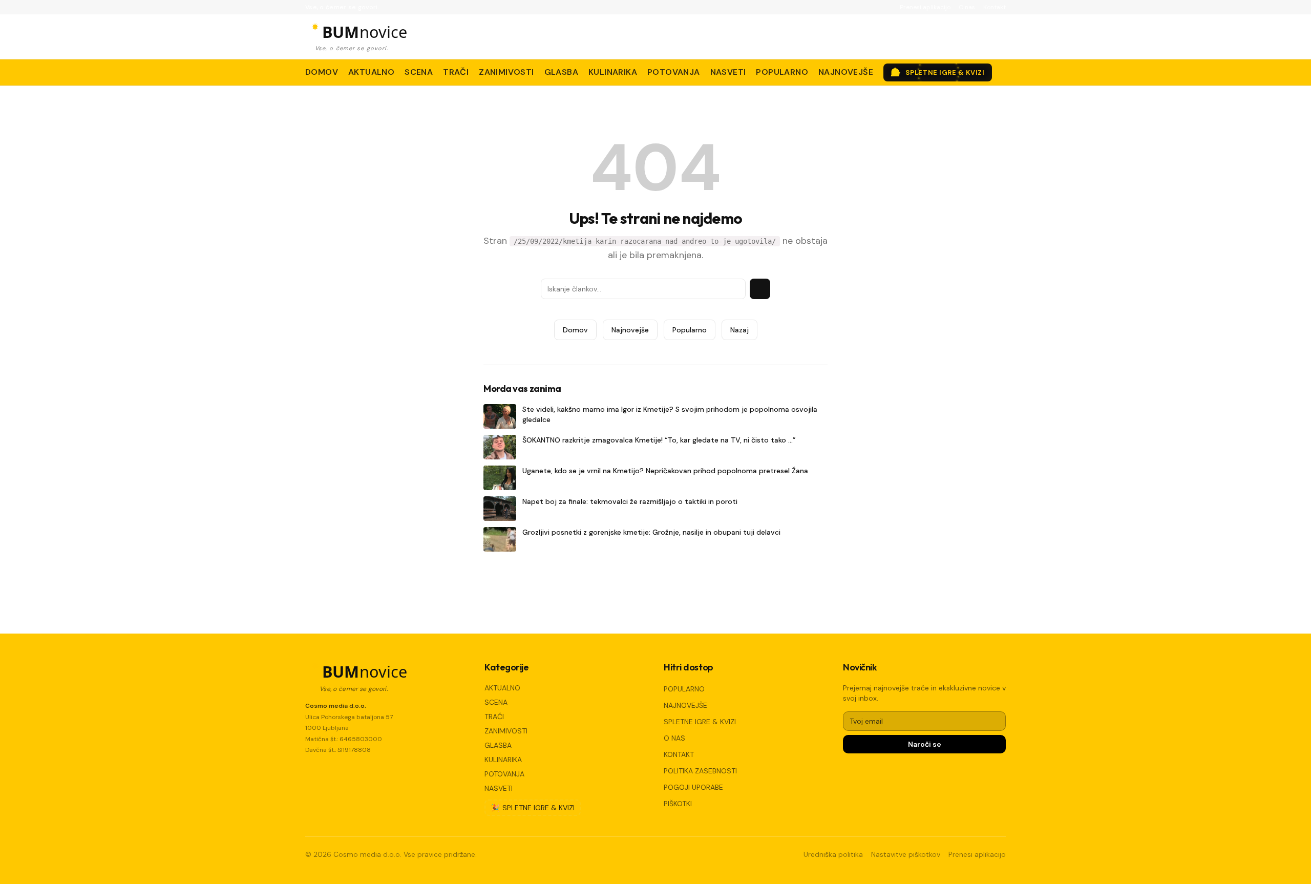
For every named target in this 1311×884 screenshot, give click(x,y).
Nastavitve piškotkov (905, 854)
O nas (967, 7)
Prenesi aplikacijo (925, 7)
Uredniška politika (833, 854)
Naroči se (924, 744)
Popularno (689, 329)
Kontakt (994, 7)
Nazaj (739, 329)
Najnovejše (630, 329)
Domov (575, 329)
